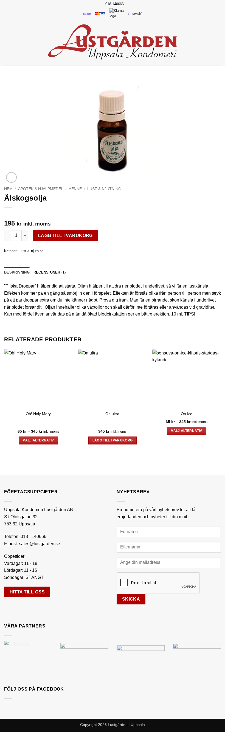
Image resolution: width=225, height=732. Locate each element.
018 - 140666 (33, 536)
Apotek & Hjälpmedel (40, 189)
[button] (7, 42)
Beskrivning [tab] (17, 272)
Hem (8, 189)
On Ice (186, 414)
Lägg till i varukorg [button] (112, 440)
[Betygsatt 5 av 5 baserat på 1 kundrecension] (112, 214)
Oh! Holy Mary (38, 414)
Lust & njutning (104, 189)
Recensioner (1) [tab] (49, 272)
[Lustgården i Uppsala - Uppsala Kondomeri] (112, 42)
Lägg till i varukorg (65, 235)
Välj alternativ (38, 440)
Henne (75, 189)
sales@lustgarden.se (39, 543)
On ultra (112, 414)
